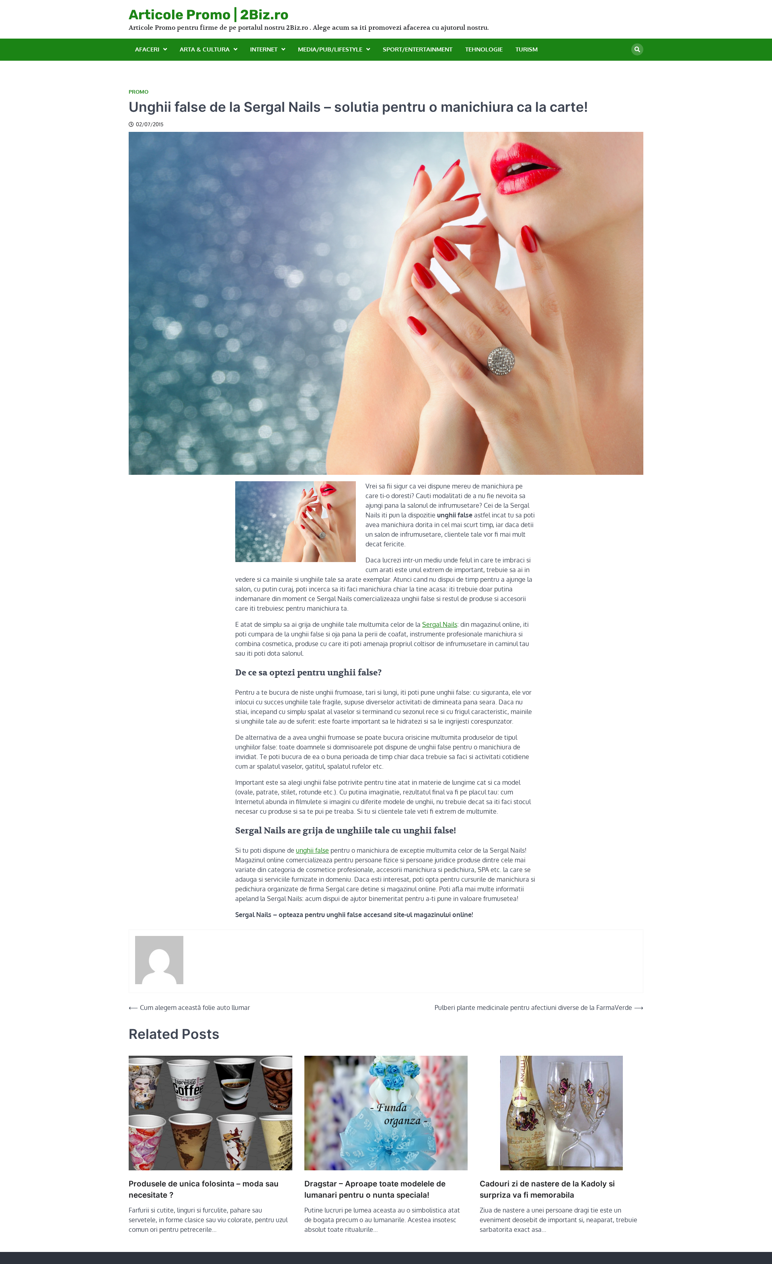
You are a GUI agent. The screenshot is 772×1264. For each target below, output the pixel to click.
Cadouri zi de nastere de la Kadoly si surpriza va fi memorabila (547, 1189)
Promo (138, 92)
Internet (263, 49)
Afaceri (147, 49)
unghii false (312, 850)
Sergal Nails (439, 624)
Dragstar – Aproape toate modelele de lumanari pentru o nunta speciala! (375, 1189)
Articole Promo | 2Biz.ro (209, 14)
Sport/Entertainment (417, 49)
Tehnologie (484, 49)
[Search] (637, 49)
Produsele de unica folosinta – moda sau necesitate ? (204, 1189)
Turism (526, 49)
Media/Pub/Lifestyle (330, 49)
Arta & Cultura (205, 49)
